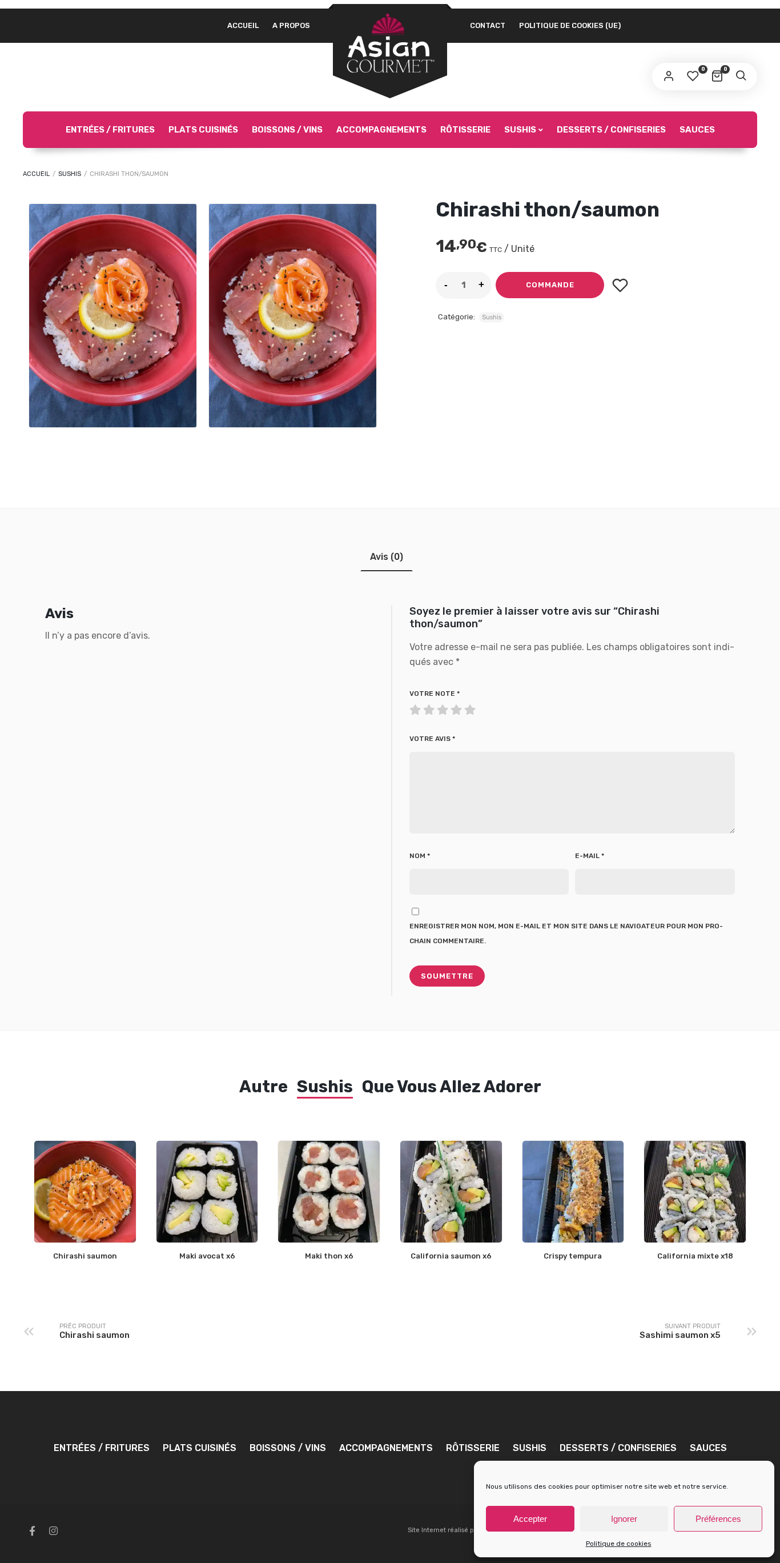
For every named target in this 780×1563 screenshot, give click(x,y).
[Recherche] (740, 76)
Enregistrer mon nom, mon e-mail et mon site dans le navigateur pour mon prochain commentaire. (566, 933)
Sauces (697, 130)
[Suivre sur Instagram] (53, 1531)
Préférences (718, 1519)
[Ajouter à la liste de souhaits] (619, 285)
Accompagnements (381, 130)
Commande (550, 285)
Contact (487, 25)
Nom (419, 856)
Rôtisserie (465, 130)
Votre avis (432, 739)
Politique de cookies (619, 1544)
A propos (291, 25)
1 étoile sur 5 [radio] (416, 707)
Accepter (530, 1519)
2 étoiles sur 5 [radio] (423, 707)
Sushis (520, 130)
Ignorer (624, 1519)
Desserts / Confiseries (611, 130)
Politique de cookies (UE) (570, 25)
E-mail (589, 856)
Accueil (243, 25)
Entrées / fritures (110, 130)
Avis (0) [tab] (386, 556)
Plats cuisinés (203, 130)
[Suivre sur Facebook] (32, 1531)
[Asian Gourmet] (390, 44)
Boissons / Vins (287, 130)
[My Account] (668, 76)
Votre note (434, 694)
